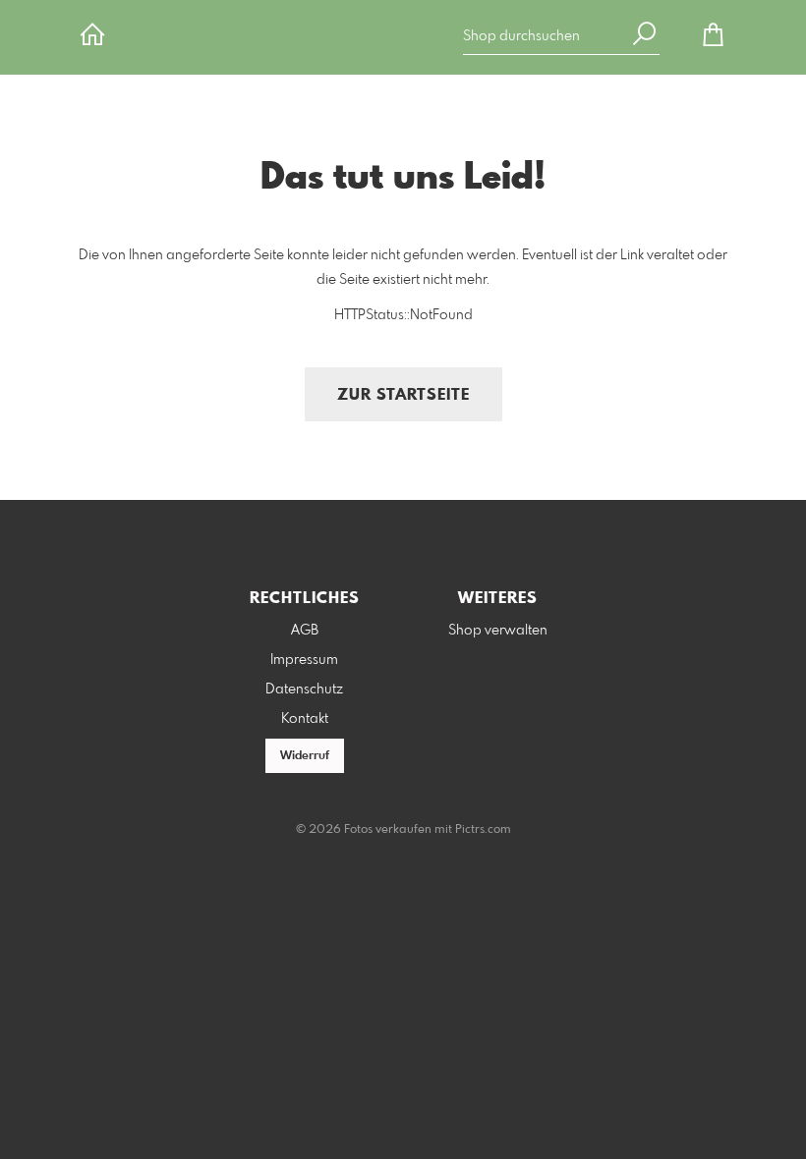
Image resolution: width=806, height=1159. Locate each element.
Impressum (304, 660)
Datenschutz (304, 689)
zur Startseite (403, 395)
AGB (304, 630)
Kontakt (304, 719)
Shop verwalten (497, 630)
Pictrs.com (483, 830)
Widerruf (304, 756)
